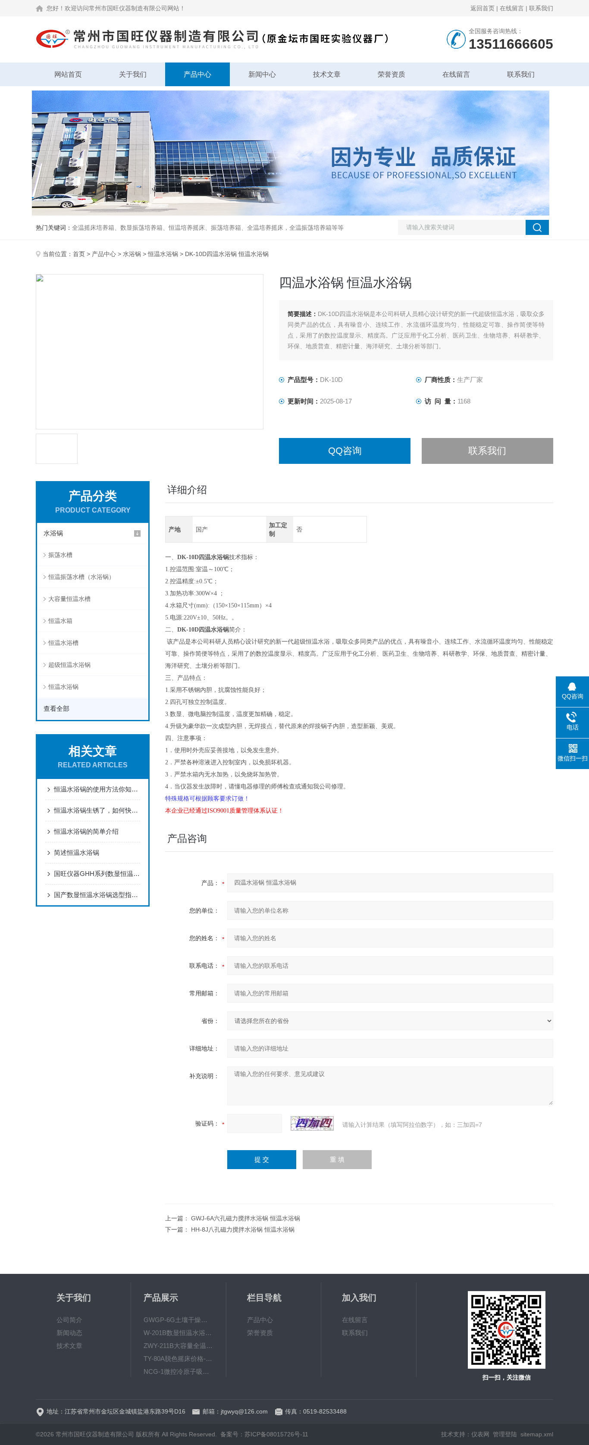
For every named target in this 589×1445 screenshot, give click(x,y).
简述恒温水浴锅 (76, 852)
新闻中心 (262, 74)
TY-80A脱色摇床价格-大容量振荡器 (178, 1358)
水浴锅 (132, 253)
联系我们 (541, 8)
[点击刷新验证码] (312, 1123)
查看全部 (56, 708)
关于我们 (133, 74)
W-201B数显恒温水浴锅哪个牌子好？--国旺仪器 (178, 1332)
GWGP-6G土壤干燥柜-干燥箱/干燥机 (178, 1319)
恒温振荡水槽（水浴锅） (81, 576)
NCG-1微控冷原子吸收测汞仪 (178, 1371)
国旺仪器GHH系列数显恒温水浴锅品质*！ (97, 873)
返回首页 (482, 8)
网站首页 (68, 74)
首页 (79, 253)
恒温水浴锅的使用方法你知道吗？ (97, 789)
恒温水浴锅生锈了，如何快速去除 (97, 810)
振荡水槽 (60, 554)
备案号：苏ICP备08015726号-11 (264, 1434)
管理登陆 (505, 1434)
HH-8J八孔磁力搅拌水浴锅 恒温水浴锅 (242, 1229)
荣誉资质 (391, 74)
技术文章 (327, 74)
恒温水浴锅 (163, 253)
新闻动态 (69, 1332)
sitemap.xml (536, 1434)
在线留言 (512, 8)
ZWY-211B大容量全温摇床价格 (178, 1345)
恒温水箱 (60, 620)
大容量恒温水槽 (69, 598)
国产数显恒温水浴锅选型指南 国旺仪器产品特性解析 (97, 894)
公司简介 (69, 1319)
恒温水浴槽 (63, 642)
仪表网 (480, 1434)
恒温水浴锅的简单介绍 (86, 831)
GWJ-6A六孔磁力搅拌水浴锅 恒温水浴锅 (245, 1218)
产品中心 (197, 74)
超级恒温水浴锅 (69, 664)
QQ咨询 (345, 450)
